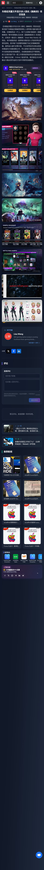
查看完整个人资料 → (34, 342)
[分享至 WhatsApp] (12, 575)
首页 (3, 8)
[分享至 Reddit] (23, 575)
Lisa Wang (18, 334)
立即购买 (10, 90)
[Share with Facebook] (13, 351)
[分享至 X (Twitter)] (8, 575)
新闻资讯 (9, 8)
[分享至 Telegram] (15, 575)
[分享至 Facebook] (4, 575)
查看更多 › (36, 68)
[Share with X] (8, 351)
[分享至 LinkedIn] (19, 575)
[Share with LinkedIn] (19, 351)
